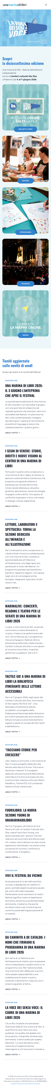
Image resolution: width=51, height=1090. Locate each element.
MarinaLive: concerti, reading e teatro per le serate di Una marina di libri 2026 (22, 613)
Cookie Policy (16, 1084)
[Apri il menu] (46, 5)
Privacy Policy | (28, 1084)
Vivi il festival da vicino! (23, 875)
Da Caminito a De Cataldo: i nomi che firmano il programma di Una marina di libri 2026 (25, 945)
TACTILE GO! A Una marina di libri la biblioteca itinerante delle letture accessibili (25, 684)
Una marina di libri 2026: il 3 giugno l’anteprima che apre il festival (24, 390)
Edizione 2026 (11, 380)
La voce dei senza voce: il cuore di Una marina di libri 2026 (24, 1012)
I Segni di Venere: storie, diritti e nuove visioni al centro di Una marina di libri (23, 458)
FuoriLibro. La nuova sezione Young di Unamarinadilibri (20, 815)
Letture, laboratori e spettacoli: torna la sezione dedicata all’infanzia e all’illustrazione (21, 534)
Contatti (37, 1084)
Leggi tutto (12, 433)
